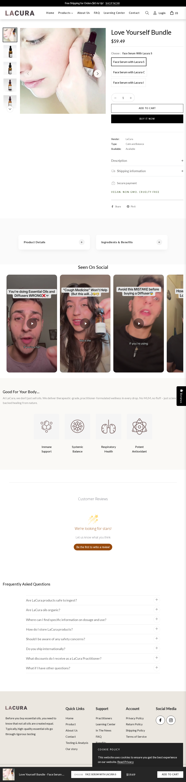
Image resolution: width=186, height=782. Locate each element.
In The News (103, 730)
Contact (71, 736)
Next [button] (98, 74)
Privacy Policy (135, 718)
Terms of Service (136, 736)
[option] (63, 71)
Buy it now (147, 118)
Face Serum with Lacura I (128, 82)
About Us (72, 730)
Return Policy (134, 724)
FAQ (99, 736)
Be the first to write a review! (93, 547)
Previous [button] (28, 74)
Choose (78, 774)
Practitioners (104, 718)
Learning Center (106, 724)
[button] (147, 12)
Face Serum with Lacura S (128, 61)
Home (69, 718)
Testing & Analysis (77, 742)
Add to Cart (170, 774)
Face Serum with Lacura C (129, 72)
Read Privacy (125, 761)
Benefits (101, 742)
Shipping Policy (135, 730)
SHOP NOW (113, 3)
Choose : (131, 53)
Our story (72, 749)
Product (71, 724)
